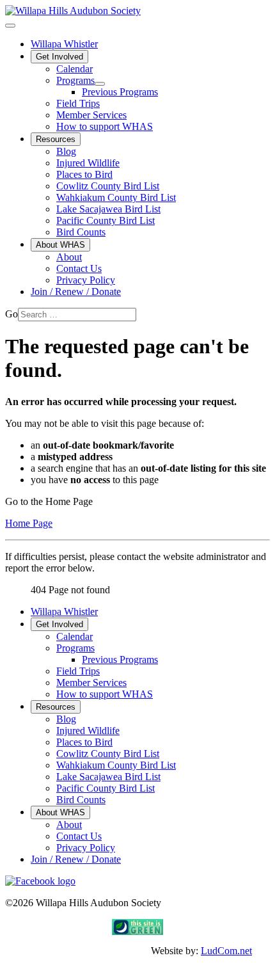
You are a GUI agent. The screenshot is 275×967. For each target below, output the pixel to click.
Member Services (91, 114)
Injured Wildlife (88, 162)
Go (11, 313)
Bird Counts (81, 232)
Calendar (74, 68)
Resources (55, 139)
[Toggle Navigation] (10, 26)
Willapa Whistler (64, 43)
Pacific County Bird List (105, 220)
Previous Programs (120, 91)
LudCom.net (226, 950)
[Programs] (100, 84)
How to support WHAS (104, 126)
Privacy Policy (85, 280)
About (69, 257)
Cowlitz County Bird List (107, 185)
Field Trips (78, 103)
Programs (75, 80)
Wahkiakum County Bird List (116, 197)
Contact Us (79, 268)
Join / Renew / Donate (76, 291)
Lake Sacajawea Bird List (108, 209)
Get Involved (59, 56)
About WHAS (60, 245)
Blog (66, 151)
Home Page (28, 523)
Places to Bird (84, 174)
